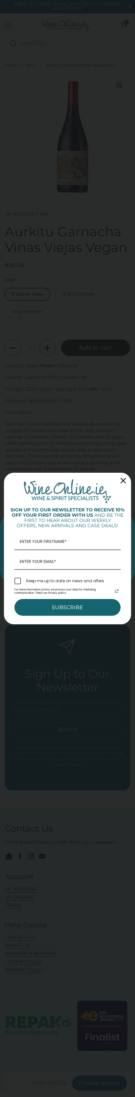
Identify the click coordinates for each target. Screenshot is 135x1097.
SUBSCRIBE (67, 607)
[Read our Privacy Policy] (117, 591)
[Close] (123, 480)
